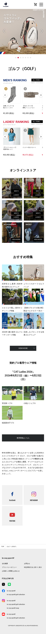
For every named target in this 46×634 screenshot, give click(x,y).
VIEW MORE (16, 239)
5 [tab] (25, 57)
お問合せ (27, 563)
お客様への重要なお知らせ (11, 571)
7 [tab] (30, 57)
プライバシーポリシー (9, 567)
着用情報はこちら (23, 438)
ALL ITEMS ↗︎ (37, 80)
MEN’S (16, 191)
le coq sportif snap (13, 608)
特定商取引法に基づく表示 (33, 567)
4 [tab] (23, 57)
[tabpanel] (23, 30)
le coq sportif (11, 591)
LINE (9, 584)
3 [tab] (20, 57)
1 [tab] (15, 57)
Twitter (3, 584)
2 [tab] (18, 57)
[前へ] (5, 95)
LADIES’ (16, 195)
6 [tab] (28, 57)
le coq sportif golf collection (16, 594)
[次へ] (41, 95)
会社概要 (5, 563)
